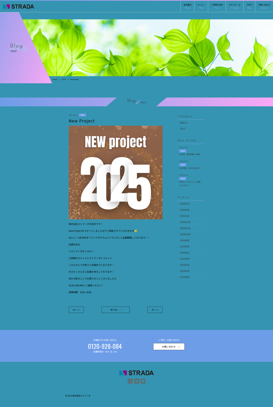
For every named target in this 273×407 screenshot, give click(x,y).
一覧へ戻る (113, 309)
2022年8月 (184, 277)
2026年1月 (184, 216)
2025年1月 (184, 271)
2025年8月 (184, 246)
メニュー (201, 6)
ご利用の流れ (217, 6)
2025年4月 (184, 258)
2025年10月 (185, 234)
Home (55, 79)
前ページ (76, 309)
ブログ (249, 6)
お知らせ (183, 122)
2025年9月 (184, 240)
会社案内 (187, 6)
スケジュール (235, 6)
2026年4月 (184, 209)
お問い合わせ (264, 6)
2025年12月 (185, 222)
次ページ (155, 309)
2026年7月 (184, 203)
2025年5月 (184, 252)
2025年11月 (185, 228)
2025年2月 (184, 264)
